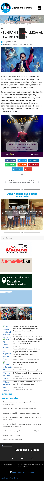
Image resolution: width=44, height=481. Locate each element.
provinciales (32, 370)
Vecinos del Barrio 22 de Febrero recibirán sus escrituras (19, 408)
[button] (39, 8)
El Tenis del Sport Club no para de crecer (27, 373)
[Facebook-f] (12, 458)
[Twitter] (22, 458)
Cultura (14, 45)
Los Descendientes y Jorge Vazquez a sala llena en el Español (21, 431)
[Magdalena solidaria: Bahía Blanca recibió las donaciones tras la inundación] (7, 356)
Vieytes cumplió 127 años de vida (13, 439)
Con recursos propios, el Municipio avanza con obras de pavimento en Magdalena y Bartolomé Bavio (25, 329)
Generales (23, 336)
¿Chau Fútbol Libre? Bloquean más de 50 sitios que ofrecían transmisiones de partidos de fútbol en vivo (27, 341)
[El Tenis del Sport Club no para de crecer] (7, 376)
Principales (22, 45)
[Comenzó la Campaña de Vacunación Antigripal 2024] (7, 366)
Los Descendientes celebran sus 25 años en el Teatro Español (21, 413)
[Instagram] (31, 458)
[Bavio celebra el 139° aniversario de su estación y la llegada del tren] (7, 386)
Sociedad (30, 45)
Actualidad (20, 21)
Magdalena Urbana (22, 7)
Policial (22, 349)
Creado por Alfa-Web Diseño (10, 478)
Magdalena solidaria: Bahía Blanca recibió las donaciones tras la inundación (25, 354)
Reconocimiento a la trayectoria (12, 435)
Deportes (23, 378)
